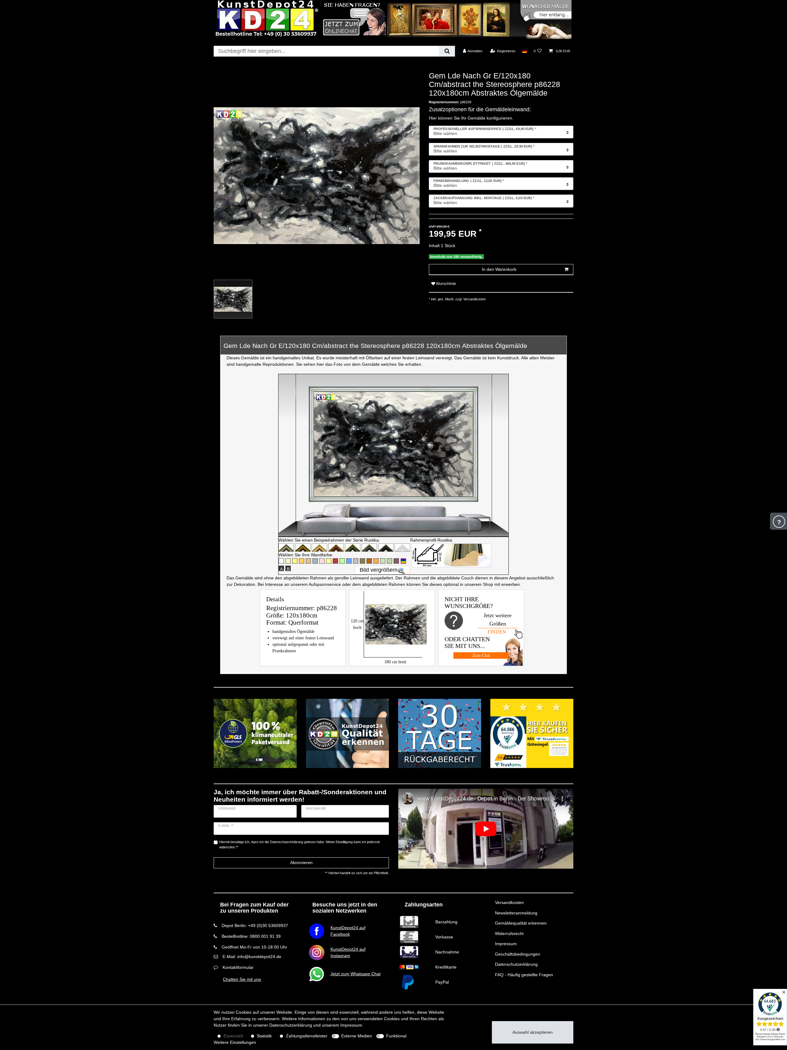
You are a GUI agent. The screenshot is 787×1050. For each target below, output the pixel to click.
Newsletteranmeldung (516, 912)
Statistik (264, 1035)
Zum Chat (481, 655)
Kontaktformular (238, 967)
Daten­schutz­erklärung (290, 1025)
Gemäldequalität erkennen (521, 923)
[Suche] (447, 51)
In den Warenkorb (499, 269)
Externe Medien (356, 1035)
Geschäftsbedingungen (517, 954)
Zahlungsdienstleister (306, 1035)
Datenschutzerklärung (516, 964)
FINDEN (497, 631)
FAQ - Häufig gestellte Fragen (524, 974)
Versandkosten (509, 902)
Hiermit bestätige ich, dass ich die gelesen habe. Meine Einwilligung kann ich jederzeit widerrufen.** (299, 844)
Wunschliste (445, 284)
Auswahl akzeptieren (532, 1032)
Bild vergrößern (378, 570)
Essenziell (233, 1035)
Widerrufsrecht (509, 933)
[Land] (524, 51)
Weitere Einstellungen (235, 1042)
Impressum (506, 943)
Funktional (396, 1035)
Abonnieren (301, 862)
